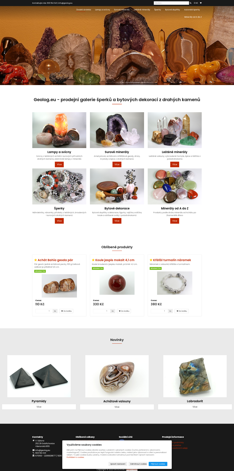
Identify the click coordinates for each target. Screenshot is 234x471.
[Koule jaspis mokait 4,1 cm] (117, 284)
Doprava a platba (172, 445)
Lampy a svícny (102, 9)
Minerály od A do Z (193, 17)
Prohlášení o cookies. (75, 457)
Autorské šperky (192, 9)
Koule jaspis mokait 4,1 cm (114, 260)
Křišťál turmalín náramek (172, 260)
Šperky (157, 9)
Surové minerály (122, 9)
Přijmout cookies (158, 464)
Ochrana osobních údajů (176, 448)
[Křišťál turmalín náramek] (175, 284)
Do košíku (67, 311)
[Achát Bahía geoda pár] (59, 286)
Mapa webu (131, 469)
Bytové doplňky (172, 9)
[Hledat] (190, 3)
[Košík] (201, 3)
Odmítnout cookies (138, 464)
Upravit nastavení (117, 464)
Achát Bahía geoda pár (55, 260)
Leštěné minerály (142, 9)
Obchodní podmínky (174, 442)
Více (59, 164)
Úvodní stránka (83, 9)
